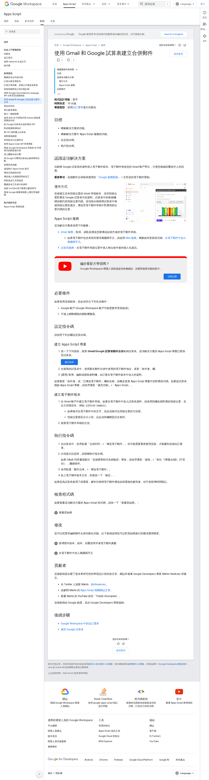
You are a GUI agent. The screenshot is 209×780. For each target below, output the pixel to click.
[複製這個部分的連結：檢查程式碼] (77, 495)
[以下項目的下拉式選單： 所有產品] (95, 4)
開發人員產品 (55, 731)
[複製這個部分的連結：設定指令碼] (77, 327)
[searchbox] (22, 31)
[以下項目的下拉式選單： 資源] (110, 4)
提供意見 (178, 53)
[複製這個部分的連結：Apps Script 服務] (82, 219)
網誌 (151, 725)
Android (89, 759)
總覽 (6, 21)
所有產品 (86, 3)
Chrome (103, 759)
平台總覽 (52, 725)
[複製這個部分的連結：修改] (65, 525)
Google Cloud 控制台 (109, 736)
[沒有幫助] (184, 45)
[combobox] (154, 4)
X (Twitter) (155, 736)
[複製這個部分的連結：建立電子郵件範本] (83, 395)
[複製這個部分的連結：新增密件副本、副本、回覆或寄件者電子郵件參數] (119, 543)
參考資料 (29, 21)
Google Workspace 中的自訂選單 (80, 623)
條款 (50, 773)
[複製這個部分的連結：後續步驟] (73, 615)
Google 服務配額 (108, 177)
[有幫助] (179, 45)
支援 (52, 21)
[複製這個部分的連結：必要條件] (73, 293)
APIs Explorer (105, 741)
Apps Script (69, 3)
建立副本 (69, 362)
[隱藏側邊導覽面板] (39, 774)
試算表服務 (67, 247)
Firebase (118, 759)
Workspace (32, 4)
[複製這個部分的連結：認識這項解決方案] (89, 159)
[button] (155, 202)
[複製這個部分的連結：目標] (65, 120)
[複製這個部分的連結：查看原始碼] (75, 513)
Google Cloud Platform (141, 759)
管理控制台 (104, 725)
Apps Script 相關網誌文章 (95, 590)
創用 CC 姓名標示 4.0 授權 (100, 664)
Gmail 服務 (67, 232)
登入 (203, 4)
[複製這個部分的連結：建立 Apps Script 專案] (89, 345)
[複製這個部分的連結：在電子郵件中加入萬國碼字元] (96, 553)
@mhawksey (98, 584)
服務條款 (52, 746)
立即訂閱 (172, 276)
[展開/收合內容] (77, 70)
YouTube (154, 741)
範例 (42, 21)
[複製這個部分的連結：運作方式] (70, 187)
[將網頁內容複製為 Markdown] (69, 60)
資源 (104, 3)
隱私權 (59, 773)
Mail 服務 (131, 237)
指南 (16, 21)
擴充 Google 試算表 (72, 629)
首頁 (54, 3)
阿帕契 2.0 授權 (136, 664)
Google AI (164, 759)
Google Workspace (72, 45)
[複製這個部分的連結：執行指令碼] (77, 436)
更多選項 (121, 3)
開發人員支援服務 (57, 741)
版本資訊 (52, 736)
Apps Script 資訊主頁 (109, 731)
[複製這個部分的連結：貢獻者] (69, 566)
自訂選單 (78, 107)
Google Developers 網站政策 (172, 664)
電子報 (152, 731)
